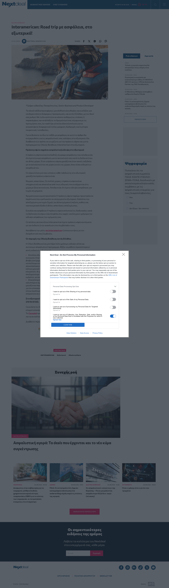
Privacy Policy (98, 333)
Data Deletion (71, 333)
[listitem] (84, 286)
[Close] (124, 255)
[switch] (113, 291)
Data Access (84, 333)
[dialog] (84, 294)
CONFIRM (68, 325)
